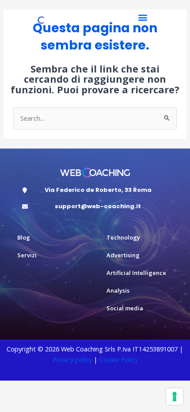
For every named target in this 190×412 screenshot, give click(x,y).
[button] (142, 17)
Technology (123, 237)
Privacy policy (72, 359)
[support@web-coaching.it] (25, 207)
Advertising (123, 255)
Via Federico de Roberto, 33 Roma (98, 190)
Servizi (27, 255)
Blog (23, 237)
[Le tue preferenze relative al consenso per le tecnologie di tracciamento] (174, 396)
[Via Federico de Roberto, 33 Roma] (25, 190)
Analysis (117, 290)
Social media (124, 308)
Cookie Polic (117, 359)
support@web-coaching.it (98, 206)
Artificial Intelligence (136, 273)
